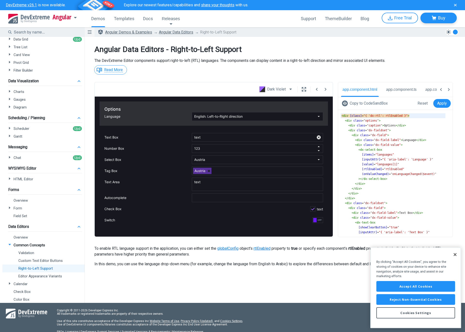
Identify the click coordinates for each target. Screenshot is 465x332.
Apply (442, 103)
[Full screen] (304, 89)
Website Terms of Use (164, 321)
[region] (415, 287)
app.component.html (359, 89)
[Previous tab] (441, 89)
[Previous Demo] (316, 89)
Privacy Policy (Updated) (197, 321)
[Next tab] (449, 89)
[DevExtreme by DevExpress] (29, 19)
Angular (62, 17)
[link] (366, 103)
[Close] (455, 254)
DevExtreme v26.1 (21, 5)
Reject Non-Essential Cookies (416, 299)
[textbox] (46, 32)
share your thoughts (217, 5)
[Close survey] (455, 5)
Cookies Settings (231, 321)
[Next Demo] (325, 89)
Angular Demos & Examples (128, 32)
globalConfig (228, 248)
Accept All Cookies (415, 286)
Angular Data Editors (176, 32)
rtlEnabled (262, 248)
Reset (423, 103)
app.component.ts (401, 89)
